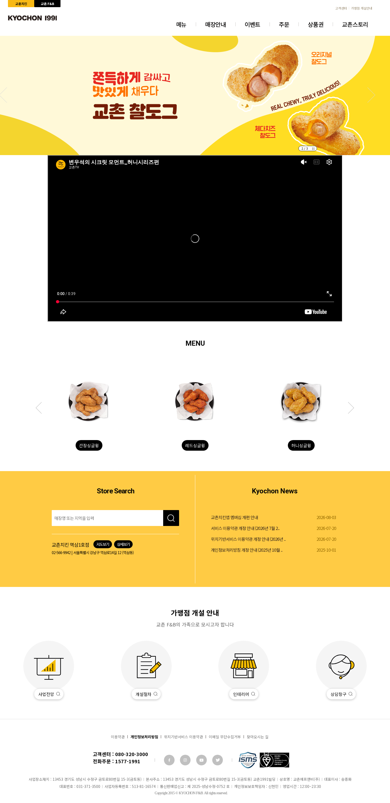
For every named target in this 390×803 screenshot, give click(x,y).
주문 (284, 24)
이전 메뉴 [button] (348, 408)
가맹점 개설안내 (361, 8)
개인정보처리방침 (144, 736)
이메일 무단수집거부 (225, 736)
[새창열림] (169, 760)
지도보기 (102, 544)
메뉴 (181, 24)
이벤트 (252, 24)
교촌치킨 (21, 3)
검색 (171, 518)
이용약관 (118, 736)
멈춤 (313, 148)
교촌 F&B (47, 3)
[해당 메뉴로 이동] (89, 401)
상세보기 (123, 544)
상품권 (315, 24)
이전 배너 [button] (367, 95)
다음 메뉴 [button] (41, 408)
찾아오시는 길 (257, 736)
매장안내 (215, 24)
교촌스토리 (355, 24)
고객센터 (341, 8)
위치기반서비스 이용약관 (183, 736)
